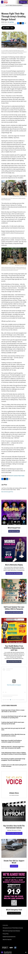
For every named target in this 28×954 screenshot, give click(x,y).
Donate (24, 2)
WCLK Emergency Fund (14, 910)
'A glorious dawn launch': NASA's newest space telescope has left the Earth (12, 723)
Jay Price (11, 22)
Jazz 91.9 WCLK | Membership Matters (14, 5)
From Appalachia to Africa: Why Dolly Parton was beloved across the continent (13, 735)
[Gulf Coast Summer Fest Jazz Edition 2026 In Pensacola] (14, 591)
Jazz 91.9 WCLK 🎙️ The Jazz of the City (11, 699)
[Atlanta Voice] (14, 780)
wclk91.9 (23, 699)
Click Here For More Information (14, 612)
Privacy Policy (6, 933)
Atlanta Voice (14, 793)
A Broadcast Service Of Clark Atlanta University (13, 927)
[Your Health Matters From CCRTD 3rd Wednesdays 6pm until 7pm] (14, 630)
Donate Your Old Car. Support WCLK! (14, 862)
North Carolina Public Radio (17, 475)
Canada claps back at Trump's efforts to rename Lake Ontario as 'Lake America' (12, 710)
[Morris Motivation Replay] (14, 549)
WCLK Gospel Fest (14, 528)
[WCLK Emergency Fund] (14, 889)
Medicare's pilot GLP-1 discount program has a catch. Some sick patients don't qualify (12, 747)
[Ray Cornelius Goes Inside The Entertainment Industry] (14, 812)
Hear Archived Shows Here (14, 661)
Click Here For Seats (14, 531)
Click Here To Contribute (14, 913)
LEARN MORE (14, 866)
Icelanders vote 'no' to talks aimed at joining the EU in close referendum (13, 765)
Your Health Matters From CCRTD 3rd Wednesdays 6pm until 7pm (14, 648)
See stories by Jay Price (7, 491)
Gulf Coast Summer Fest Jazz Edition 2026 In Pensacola (14, 608)
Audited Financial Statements (9, 936)
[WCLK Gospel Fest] (14, 512)
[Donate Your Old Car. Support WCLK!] (14, 848)
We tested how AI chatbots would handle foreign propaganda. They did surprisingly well (13, 759)
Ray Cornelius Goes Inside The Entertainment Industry (14, 827)
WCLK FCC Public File (7, 939)
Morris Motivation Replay (14, 565)
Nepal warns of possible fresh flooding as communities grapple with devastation (11, 741)
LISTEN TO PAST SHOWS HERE (14, 833)
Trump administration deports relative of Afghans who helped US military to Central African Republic (13, 753)
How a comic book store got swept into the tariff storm (13, 729)
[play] (2, 952)
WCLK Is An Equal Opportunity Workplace (11, 930)
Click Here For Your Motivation (14, 573)
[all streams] (26, 952)
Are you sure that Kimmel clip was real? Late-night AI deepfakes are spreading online (13, 716)
